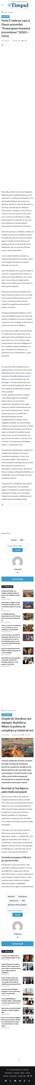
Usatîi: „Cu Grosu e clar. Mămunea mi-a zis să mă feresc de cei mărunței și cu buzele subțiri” (11, 627)
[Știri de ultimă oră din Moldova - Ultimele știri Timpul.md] (17, 4)
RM (22, 540)
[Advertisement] (17, 687)
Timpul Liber (22, 1076)
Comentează (17, 579)
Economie (13, 1076)
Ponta (14, 540)
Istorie (28, 1073)
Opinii (22, 1073)
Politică (10, 12)
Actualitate (9, 1073)
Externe (5, 1076)
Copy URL (17, 550)
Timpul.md (7, 40)
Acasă (5, 12)
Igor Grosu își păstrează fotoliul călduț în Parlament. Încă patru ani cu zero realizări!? (11, 651)
